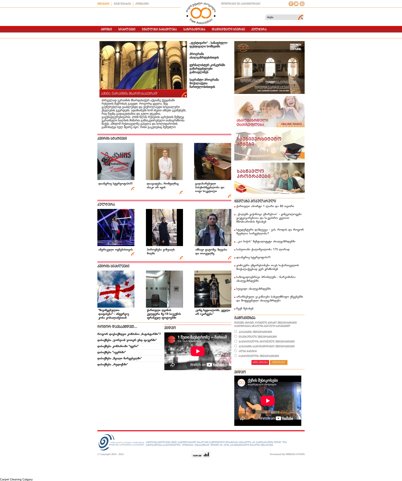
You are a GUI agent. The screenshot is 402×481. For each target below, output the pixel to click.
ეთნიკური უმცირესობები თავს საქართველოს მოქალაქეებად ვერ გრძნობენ (267, 267)
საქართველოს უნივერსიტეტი (259, 356)
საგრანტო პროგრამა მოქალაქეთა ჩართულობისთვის (204, 83)
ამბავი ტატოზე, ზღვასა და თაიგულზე (211, 251)
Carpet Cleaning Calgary (16, 479)
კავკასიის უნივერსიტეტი (255, 332)
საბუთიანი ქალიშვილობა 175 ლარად (263, 249)
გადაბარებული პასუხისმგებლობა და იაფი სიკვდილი (209, 187)
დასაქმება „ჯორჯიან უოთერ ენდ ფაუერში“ (127, 340)
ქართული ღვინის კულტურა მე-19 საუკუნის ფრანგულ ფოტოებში (164, 314)
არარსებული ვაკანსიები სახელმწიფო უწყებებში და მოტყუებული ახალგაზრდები (269, 298)
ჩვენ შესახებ (245, 308)
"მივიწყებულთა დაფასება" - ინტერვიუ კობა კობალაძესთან (113, 314)
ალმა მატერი (248, 351)
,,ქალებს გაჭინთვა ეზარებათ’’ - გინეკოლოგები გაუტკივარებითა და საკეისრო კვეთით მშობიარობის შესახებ (269, 218)
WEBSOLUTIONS (295, 454)
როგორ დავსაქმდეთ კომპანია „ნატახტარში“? (129, 334)
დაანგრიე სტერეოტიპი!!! (115, 183)
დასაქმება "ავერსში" (111, 352)
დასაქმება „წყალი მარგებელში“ (119, 358)
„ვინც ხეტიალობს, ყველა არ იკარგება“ (212, 312)
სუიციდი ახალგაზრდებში (253, 289)
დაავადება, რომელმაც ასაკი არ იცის (163, 185)
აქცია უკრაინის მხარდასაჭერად (129, 94)
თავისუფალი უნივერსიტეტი (258, 336)
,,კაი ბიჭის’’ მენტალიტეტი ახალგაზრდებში (265, 241)
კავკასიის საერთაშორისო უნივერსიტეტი (267, 346)
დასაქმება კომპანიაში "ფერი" (117, 346)
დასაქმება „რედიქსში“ (112, 364)
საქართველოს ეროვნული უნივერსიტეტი (267, 341)
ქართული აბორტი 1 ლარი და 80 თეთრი (265, 206)
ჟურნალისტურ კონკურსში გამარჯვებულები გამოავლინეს (207, 68)
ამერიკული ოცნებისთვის (115, 250)
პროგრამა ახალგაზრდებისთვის (204, 55)
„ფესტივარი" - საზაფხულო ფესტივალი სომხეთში (208, 44)
